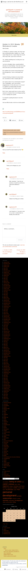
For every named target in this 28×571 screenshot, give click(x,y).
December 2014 (7, 385)
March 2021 (6, 281)
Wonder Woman (7, 465)
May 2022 (6, 268)
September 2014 (7, 390)
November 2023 (7, 263)
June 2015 (6, 376)
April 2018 (6, 328)
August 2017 (6, 340)
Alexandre (6, 404)
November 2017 (7, 335)
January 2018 (6, 332)
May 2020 (6, 294)
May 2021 (6, 278)
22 (7, 518)
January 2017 (6, 350)
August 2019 (6, 307)
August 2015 (6, 373)
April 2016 (6, 362)
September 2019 (7, 306)
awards (5, 407)
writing (5, 467)
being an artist (10, 130)
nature (5, 436)
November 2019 (7, 303)
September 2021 (7, 274)
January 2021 (6, 284)
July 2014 (6, 392)
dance (5, 415)
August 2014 (6, 391)
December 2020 (7, 285)
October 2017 (6, 337)
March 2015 (6, 381)
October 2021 (6, 272)
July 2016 (6, 357)
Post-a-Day (6, 442)
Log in (5, 472)
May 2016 (6, 360)
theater (5, 455)
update (5, 459)
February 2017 (7, 348)
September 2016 (7, 356)
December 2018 (7, 318)
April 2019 (6, 312)
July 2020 (6, 291)
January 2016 (6, 366)
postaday (5, 443)
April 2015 (6, 379)
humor (5, 426)
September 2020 (7, 290)
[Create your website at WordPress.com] (14, 1)
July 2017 (6, 341)
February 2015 (7, 382)
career (15, 130)
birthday (5, 410)
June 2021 (6, 276)
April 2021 (6, 279)
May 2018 (6, 326)
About (5, 548)
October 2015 (6, 370)
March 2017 (6, 347)
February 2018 (7, 331)
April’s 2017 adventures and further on (11, 551)
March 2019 (6, 313)
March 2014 (6, 398)
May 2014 (6, 395)
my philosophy (7, 435)
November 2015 (7, 369)
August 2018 (6, 323)
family (5, 418)
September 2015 (7, 372)
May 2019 (6, 310)
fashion (5, 420)
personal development (14, 132)
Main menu (14, 35)
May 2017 (6, 344)
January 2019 (6, 316)
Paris (5, 439)
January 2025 (6, 262)
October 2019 (6, 304)
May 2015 (6, 378)
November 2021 (7, 271)
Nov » (7, 523)
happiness (6, 421)
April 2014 (6, 397)
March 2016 (6, 363)
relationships (6, 446)
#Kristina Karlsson (7, 402)
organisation (6, 437)
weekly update (7, 462)
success (5, 452)
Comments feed (7, 475)
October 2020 (6, 288)
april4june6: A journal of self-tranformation (14, 11)
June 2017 (6, 343)
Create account (7, 471)
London (18, 130)
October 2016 (6, 354)
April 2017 (6, 345)
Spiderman (6, 451)
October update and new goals (10, 556)
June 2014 (6, 394)
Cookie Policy (5, 565)
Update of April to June (8, 554)
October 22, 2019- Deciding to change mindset (21, 251)
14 (4, 515)
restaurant (6, 448)
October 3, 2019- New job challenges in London (7, 251)
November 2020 (7, 287)
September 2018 (7, 322)
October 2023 (6, 265)
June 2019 (6, 309)
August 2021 (6, 275)
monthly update (7, 432)
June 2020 (6, 293)
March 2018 (6, 329)
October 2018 (6, 321)
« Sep (4, 523)
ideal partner (6, 429)
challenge (6, 414)
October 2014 (6, 388)
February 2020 (7, 298)
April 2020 (6, 296)
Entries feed (6, 474)
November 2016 (7, 353)
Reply (4, 152)
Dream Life (6, 417)
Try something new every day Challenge (12, 457)
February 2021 (7, 282)
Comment (20, 239)
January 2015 (6, 384)
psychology (6, 445)
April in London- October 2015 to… (12, 550)
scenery (5, 449)
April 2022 (6, 269)
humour (5, 427)
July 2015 (6, 375)
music (5, 433)
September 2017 (7, 338)
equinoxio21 (9, 145)
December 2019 (7, 301)
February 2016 (7, 365)
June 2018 (6, 325)
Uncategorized (7, 458)
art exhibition (6, 405)
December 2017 (7, 334)
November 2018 (7, 319)
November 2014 (7, 387)
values (5, 461)
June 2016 (6, 359)
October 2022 (6, 266)
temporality (6, 454)
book (5, 411)
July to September (7, 553)
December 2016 (7, 351)
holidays (5, 423)
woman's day (6, 464)
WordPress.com (7, 477)
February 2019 (7, 315)
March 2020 (6, 297)
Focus (8, 132)
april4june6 (10, 161)
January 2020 (6, 300)
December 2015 (7, 367)
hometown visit (7, 424)
